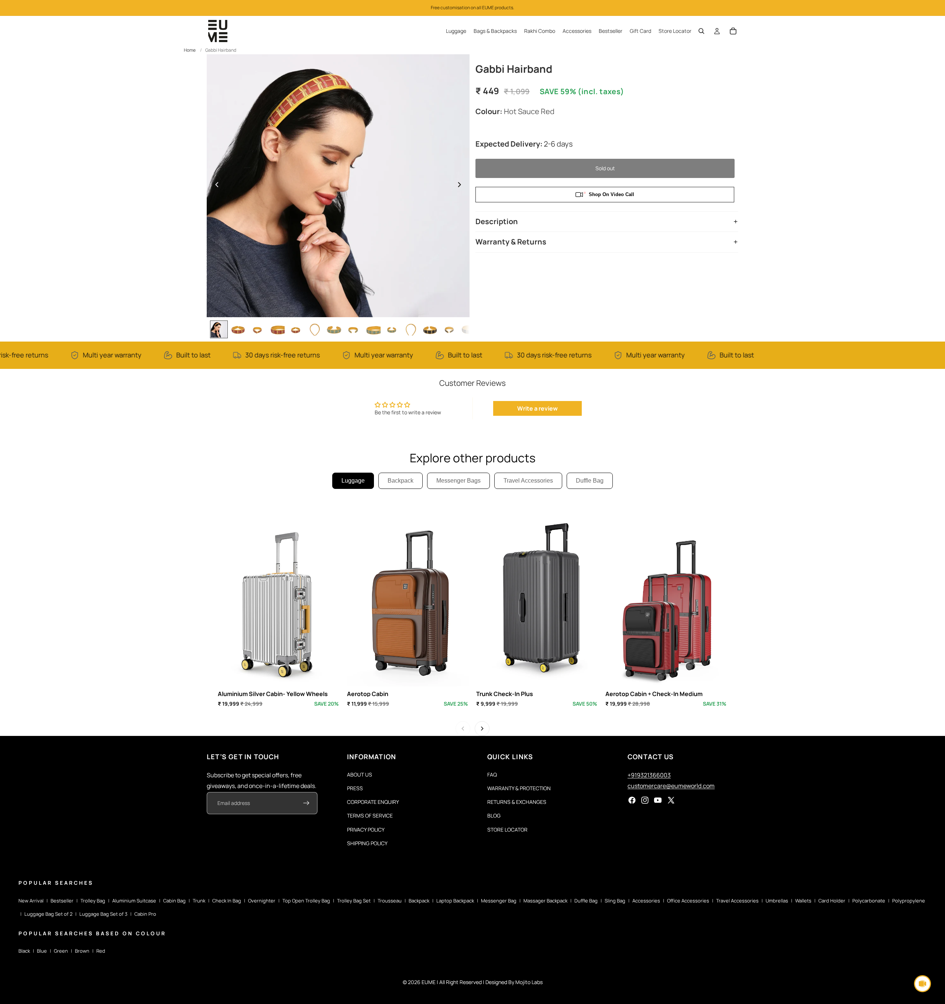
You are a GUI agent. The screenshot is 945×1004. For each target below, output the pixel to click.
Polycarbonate (868, 900)
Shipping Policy (367, 843)
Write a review (537, 408)
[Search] (701, 31)
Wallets (803, 900)
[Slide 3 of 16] (257, 329)
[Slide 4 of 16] (276, 329)
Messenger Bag (498, 900)
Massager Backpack (545, 900)
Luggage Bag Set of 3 (103, 914)
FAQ (492, 774)
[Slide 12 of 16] (430, 329)
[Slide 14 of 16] (468, 329)
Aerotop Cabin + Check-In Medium (653, 694)
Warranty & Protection (519, 788)
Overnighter (261, 900)
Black (24, 951)
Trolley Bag (92, 900)
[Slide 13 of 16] (449, 329)
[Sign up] (306, 803)
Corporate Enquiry (373, 802)
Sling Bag (615, 900)
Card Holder (831, 900)
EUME (429, 982)
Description (496, 221)
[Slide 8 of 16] (353, 329)
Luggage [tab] (353, 480)
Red (100, 951)
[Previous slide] (215, 186)
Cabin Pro (145, 914)
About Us (359, 774)
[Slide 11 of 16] (411, 329)
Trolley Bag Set (354, 900)
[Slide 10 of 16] (392, 329)
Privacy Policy (366, 829)
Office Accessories (688, 900)
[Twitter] (671, 800)
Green (61, 951)
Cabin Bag (174, 900)
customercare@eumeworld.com (671, 786)
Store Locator (507, 829)
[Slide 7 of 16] (334, 329)
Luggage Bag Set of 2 (48, 914)
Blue (42, 951)
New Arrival (31, 900)
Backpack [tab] (400, 480)
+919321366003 (649, 775)
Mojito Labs (529, 982)
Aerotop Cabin (367, 694)
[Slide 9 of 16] (372, 329)
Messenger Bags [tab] (458, 480)
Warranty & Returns (510, 242)
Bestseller (62, 900)
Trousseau (390, 900)
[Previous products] (463, 728)
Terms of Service (370, 815)
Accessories (646, 900)
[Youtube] (657, 800)
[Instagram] (644, 800)
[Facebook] (632, 800)
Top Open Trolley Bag (306, 900)
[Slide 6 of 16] (315, 329)
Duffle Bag (586, 900)
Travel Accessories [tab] (528, 480)
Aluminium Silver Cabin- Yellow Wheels (273, 694)
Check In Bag (226, 900)
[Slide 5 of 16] (296, 329)
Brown (82, 951)
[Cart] (733, 31)
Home (190, 50)
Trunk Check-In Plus (504, 694)
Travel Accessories (737, 900)
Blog (494, 815)
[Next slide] (461, 186)
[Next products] (482, 728)
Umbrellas (777, 900)
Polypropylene (908, 900)
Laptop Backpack (455, 900)
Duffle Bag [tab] (590, 480)
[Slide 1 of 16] (219, 329)
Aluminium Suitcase (134, 900)
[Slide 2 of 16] (238, 329)
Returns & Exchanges (516, 802)
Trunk (199, 900)
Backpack (419, 900)
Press (355, 788)
